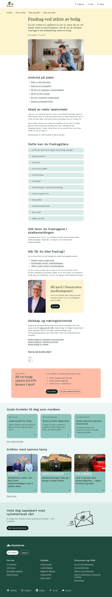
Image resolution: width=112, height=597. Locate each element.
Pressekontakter (46, 575)
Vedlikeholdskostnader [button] (41, 206)
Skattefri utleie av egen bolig (42, 260)
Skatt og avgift (34, 12)
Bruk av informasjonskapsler (84, 564)
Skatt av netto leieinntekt (40, 82)
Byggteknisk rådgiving (48, 571)
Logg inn (24, 553)
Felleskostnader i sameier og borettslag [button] (47, 187)
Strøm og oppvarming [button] (40, 193)
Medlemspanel (45, 578)
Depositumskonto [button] (39, 156)
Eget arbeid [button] (36, 212)
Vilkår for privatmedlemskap (84, 571)
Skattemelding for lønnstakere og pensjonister (46, 339)
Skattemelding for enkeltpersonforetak (43, 342)
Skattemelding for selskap (38, 344)
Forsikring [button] (36, 162)
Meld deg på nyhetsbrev (17, 528)
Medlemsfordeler (12, 575)
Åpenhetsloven (79, 580)
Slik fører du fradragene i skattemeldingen (47, 90)
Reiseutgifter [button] (37, 200)
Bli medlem (51, 391)
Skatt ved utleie (49, 12)
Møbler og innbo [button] (38, 218)
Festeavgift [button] (36, 181)
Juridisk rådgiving (47, 568)
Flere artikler (11, 496)
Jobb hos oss (11, 568)
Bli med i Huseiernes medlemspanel (45, 98)
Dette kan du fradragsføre (41, 86)
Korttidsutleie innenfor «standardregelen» (47, 263)
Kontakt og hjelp (46, 564)
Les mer (55, 306)
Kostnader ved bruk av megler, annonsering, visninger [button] (52, 150)
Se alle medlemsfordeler (70, 391)
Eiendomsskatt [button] (38, 175)
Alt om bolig (20, 12)
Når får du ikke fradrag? (40, 94)
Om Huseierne (11, 564)
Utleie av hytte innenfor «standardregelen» (47, 266)
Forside (9, 12)
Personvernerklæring (81, 568)
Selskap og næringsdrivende (42, 101)
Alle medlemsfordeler (15, 441)
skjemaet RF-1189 (46, 328)
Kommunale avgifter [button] (40, 169)
